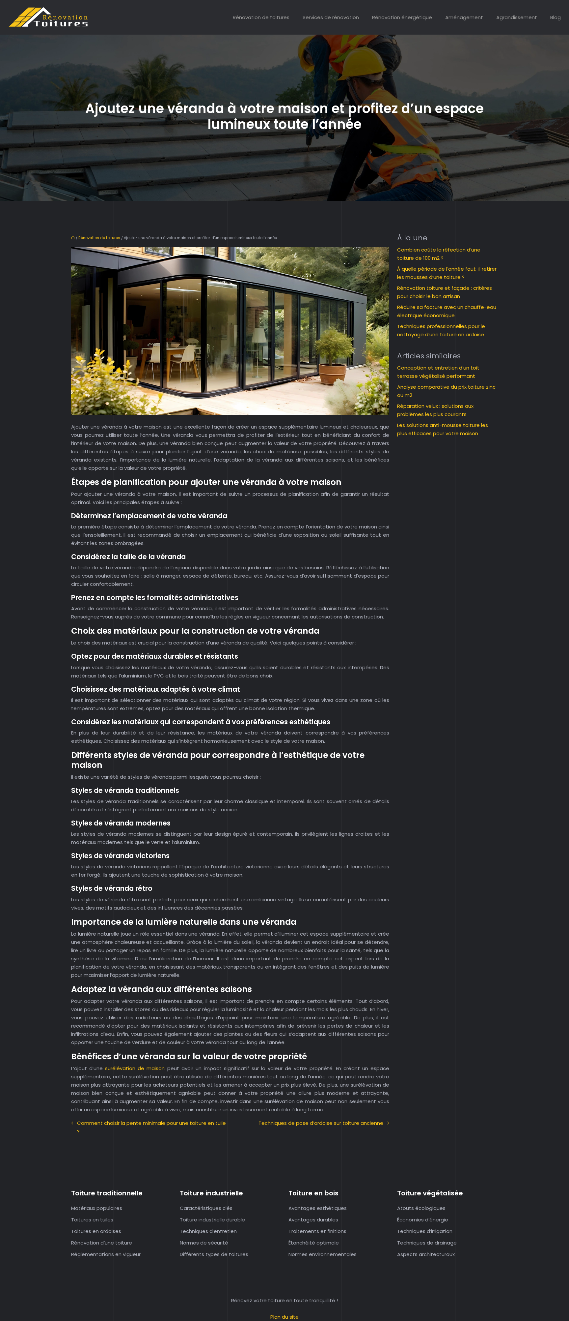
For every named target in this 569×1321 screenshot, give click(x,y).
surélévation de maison (135, 1068)
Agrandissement (516, 17)
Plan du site (284, 1316)
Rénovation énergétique (402, 17)
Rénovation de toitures (261, 17)
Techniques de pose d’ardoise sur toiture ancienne (320, 1123)
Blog (555, 17)
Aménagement (464, 17)
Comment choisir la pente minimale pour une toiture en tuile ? (151, 1127)
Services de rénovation (331, 17)
